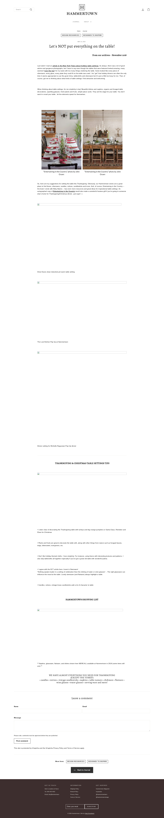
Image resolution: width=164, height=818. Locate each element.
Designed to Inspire (92, 35)
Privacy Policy (58, 748)
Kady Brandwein (89, 813)
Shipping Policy (74, 789)
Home (78, 31)
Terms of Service (73, 748)
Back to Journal (83, 770)
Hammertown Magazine (102, 789)
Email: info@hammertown (52, 794)
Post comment (22, 741)
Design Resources (70, 35)
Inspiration (99, 791)
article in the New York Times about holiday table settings (76, 66)
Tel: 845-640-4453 (50, 791)
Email (85, 706)
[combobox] (24, 9)
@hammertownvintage (102, 797)
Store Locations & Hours (52, 789)
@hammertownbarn (101, 794)
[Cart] (148, 9)
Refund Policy (74, 791)
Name (16, 706)
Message (17, 718)
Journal (76, 21)
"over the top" (49, 71)
